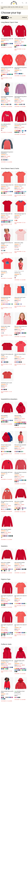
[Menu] (2, 3)
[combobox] (24, 17)
